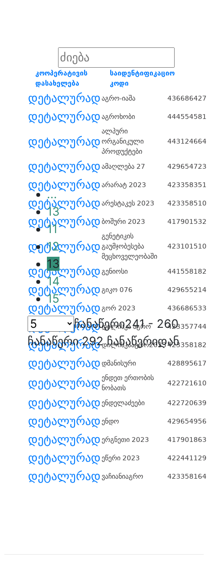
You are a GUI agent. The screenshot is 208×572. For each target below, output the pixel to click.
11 (52, 229)
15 (53, 299)
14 (53, 281)
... (52, 194)
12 (53, 246)
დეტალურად (64, 98)
